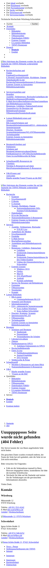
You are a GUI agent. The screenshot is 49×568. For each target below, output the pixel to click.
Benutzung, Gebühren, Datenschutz (21, 106)
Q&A (13, 174)
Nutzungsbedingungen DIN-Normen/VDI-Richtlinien (28, 209)
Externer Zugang (18, 40)
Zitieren (33, 151)
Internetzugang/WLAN (23, 132)
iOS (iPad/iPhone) (24, 276)
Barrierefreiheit (12, 562)
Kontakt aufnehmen (25, 281)
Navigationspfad (17, 8)
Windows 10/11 (23, 269)
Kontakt (32, 113)
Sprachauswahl (16, 12)
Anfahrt (4, 512)
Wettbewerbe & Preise (26, 156)
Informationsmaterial (22, 125)
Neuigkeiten (24, 113)
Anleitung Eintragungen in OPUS (31, 346)
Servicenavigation (17, 15)
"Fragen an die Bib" (33, 178)
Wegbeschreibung (16, 512)
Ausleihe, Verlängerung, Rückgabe (20, 97)
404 (7, 426)
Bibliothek (5, 66)
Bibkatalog (16, 31)
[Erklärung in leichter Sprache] (7, 54)
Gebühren (21, 250)
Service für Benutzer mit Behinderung (27, 283)
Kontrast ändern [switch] (12, 406)
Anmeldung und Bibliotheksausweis (26, 243)
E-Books (10, 77)
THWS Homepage (19, 45)
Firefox (20, 271)
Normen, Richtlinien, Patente (34, 77)
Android (20, 278)
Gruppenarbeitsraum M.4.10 (28, 299)
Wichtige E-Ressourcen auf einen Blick (27, 364)
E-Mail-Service (12, 101)
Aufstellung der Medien (21, 232)
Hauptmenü (15, 5)
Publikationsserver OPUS (16, 154)
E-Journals (18, 77)
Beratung (10, 327)
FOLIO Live (22, 229)
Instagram (10, 556)
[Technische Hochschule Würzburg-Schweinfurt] (24, 64)
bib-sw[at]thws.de (14, 535)
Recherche (10, 194)
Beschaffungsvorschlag (28, 101)
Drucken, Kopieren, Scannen (23, 313)
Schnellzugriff (12, 362)
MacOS (20, 274)
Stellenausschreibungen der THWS (20, 549)
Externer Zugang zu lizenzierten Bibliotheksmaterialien (19, 85)
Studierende (22, 332)
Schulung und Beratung (12, 150)
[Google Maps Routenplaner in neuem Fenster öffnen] (16, 516)
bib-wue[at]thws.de (15, 510)
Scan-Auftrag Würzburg (27, 309)
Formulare (21, 111)
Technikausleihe (13, 134)
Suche (12, 10)
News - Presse (12, 546)
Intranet (9, 551)
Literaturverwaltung (22, 151)
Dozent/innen (22, 334)
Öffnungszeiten (17, 36)
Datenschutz (11, 565)
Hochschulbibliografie (36, 154)
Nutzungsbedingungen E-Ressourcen (30, 82)
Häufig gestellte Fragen (15, 178)
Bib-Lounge (11, 123)
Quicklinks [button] (10, 29)
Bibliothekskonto (18, 33)
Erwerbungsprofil (21, 75)
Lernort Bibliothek (14, 295)
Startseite (10, 423)
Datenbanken (11, 80)
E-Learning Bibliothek (20, 43)
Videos (29, 104)
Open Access (11, 156)
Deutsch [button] (9, 47)
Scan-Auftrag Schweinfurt (27, 311)
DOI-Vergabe (22, 357)
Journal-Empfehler (24, 355)
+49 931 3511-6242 (16, 507)
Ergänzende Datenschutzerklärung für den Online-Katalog (32, 258)
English (14, 52)
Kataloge (10, 75)
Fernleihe (31, 99)
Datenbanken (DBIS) (20, 38)
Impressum (10, 560)
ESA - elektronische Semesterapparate (27, 306)
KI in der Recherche (19, 215)
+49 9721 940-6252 (16, 533)
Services (9, 225)
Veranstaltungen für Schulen (28, 336)
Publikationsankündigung (27, 353)
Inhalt (13, 3)
